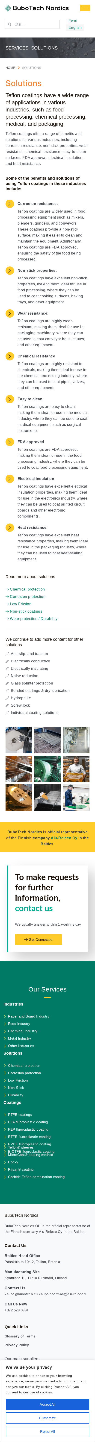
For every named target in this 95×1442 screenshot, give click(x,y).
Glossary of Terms (20, 1336)
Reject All (47, 1431)
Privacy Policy (17, 1345)
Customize (47, 1418)
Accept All (47, 1404)
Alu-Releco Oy (64, 838)
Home (10, 68)
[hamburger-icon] (85, 8)
